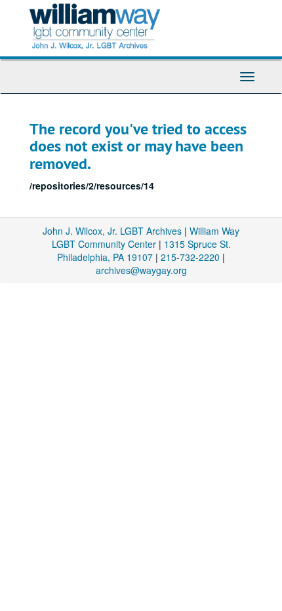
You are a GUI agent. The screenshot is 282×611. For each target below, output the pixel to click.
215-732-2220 (190, 257)
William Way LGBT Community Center (146, 237)
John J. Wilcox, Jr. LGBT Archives (112, 230)
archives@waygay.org (141, 270)
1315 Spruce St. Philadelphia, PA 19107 (144, 250)
